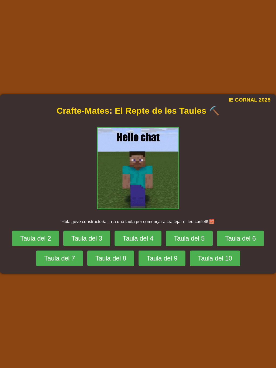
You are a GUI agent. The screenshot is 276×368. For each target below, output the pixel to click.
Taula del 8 (110, 258)
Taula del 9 (162, 258)
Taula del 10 (215, 258)
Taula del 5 (189, 238)
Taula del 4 (138, 238)
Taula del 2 (35, 238)
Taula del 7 (59, 258)
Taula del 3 (86, 238)
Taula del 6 (240, 238)
